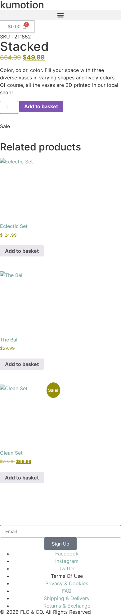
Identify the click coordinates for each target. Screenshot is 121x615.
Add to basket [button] (22, 251)
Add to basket (41, 106)
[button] (60, 15)
